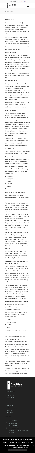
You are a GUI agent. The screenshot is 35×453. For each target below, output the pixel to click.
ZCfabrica (9, 410)
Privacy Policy (10, 395)
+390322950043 (13, 420)
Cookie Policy (10, 397)
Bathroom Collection (12, 408)
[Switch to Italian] (18, 1)
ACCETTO (11, 450)
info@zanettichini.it (14, 428)
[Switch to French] (24, 1)
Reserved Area (13, 1)
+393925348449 (13, 425)
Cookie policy (22, 450)
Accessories (10, 412)
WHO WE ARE (10, 405)
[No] (33, 445)
